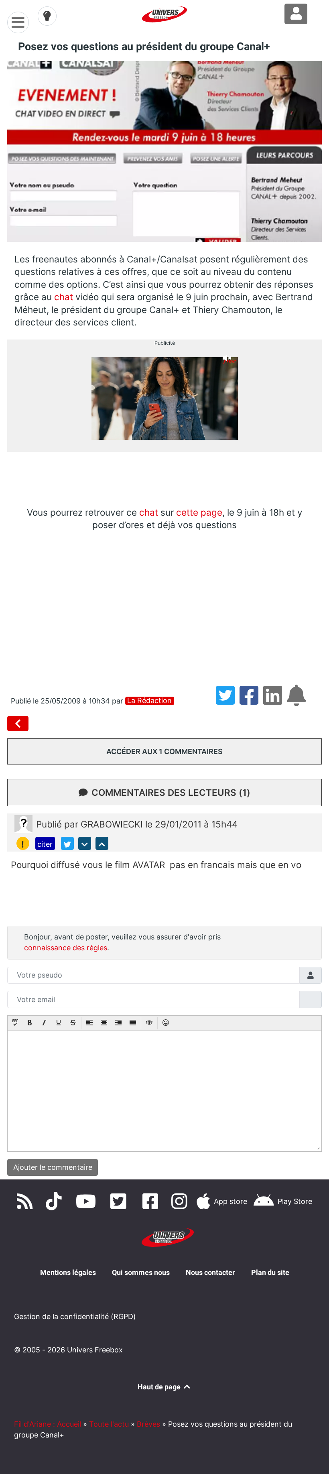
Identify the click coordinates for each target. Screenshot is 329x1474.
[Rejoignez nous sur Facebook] (152, 1201)
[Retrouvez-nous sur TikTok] (55, 1201)
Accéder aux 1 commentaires (164, 751)
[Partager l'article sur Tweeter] (228, 701)
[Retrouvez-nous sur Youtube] (88, 1201)
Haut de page (160, 1387)
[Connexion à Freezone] (295, 14)
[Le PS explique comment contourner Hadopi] (19, 723)
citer (45, 844)
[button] (15, 1023)
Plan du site (270, 1272)
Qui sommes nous (141, 1272)
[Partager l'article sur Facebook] (251, 701)
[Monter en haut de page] (101, 843)
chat (63, 296)
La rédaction (149, 701)
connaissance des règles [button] (65, 947)
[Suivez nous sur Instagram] (181, 1201)
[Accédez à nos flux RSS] (26, 1201)
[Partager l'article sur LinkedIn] (275, 701)
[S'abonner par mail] (298, 701)
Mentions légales (68, 1272)
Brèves (148, 1424)
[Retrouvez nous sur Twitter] (120, 1201)
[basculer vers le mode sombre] (47, 16)
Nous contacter (210, 1272)
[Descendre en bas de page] (84, 843)
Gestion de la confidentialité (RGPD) (75, 1316)
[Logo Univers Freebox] (164, 14)
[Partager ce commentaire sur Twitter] (67, 843)
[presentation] (15, 1023)
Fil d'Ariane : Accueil (47, 1424)
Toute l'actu (109, 1424)
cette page (199, 512)
